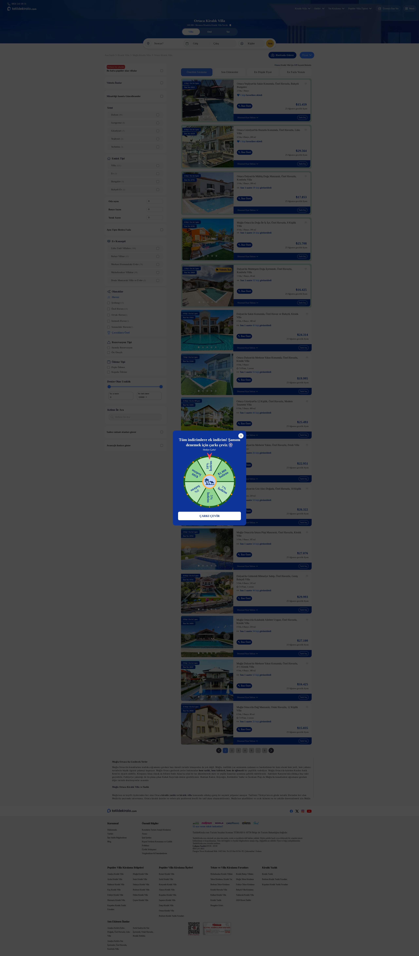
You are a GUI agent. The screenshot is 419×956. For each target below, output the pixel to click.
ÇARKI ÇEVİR (210, 516)
